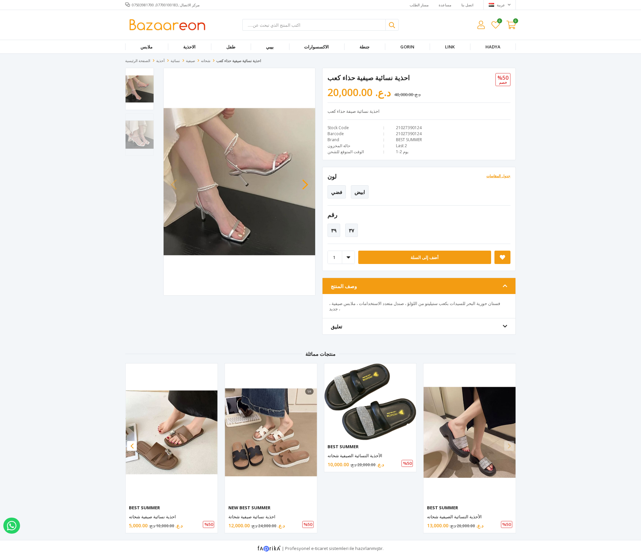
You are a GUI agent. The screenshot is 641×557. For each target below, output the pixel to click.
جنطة (365, 47)
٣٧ (351, 230)
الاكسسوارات (316, 47)
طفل (230, 47)
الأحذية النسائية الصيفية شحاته (355, 456)
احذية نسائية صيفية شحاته (152, 517)
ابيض (360, 192)
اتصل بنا (467, 4)
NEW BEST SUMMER (249, 508)
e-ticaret (319, 548)
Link (450, 47)
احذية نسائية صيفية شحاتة (251, 517)
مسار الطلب (419, 4)
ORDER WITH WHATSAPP (11, 526)
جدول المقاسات (498, 176)
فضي (336, 192)
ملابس (147, 47)
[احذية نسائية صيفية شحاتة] (271, 432)
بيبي (270, 47)
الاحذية (189, 47)
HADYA (492, 47)
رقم (333, 215)
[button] (305, 181)
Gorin (407, 47)
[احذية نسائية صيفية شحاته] (172, 432)
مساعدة (445, 4)
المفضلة (499, 22)
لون (332, 176)
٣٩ (334, 230)
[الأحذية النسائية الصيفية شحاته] (370, 401)
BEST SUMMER (409, 140)
